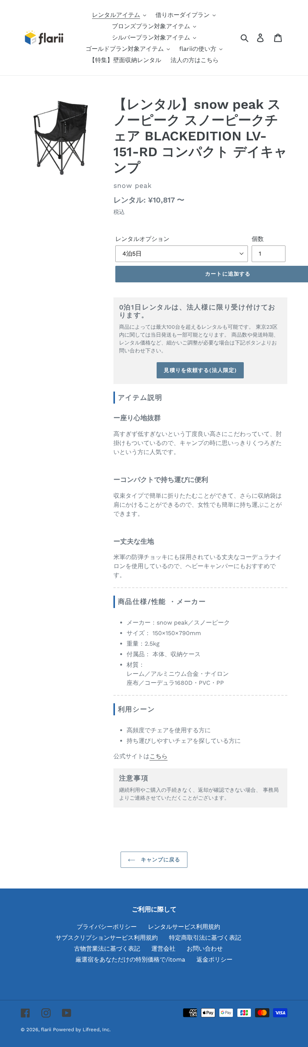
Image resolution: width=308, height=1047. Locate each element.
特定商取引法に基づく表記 (205, 937)
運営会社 (163, 948)
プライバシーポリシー (107, 926)
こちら (158, 756)
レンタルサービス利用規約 (184, 926)
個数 (258, 238)
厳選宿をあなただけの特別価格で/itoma (130, 959)
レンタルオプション (142, 238)
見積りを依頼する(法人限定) (200, 370)
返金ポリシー (214, 959)
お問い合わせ (205, 948)
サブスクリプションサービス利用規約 (107, 937)
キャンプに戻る (160, 859)
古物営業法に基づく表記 (107, 948)
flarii (46, 1029)
